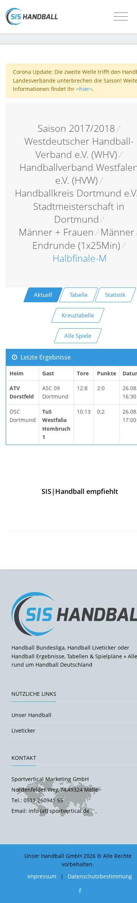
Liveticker (23, 730)
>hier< (84, 88)
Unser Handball (31, 715)
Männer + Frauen (56, 232)
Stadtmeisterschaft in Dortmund (78, 212)
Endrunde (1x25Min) (76, 245)
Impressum (41, 876)
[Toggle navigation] (121, 17)
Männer (117, 232)
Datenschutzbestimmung (100, 876)
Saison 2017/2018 (76, 128)
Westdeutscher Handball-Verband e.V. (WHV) (79, 147)
